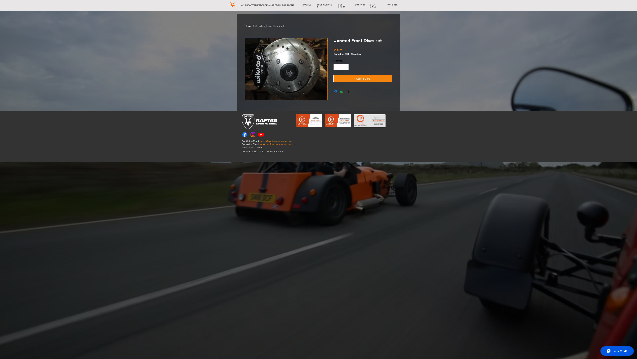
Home (248, 26)
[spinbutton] (341, 67)
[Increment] (346, 67)
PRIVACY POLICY (275, 151)
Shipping (356, 54)
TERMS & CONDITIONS (252, 151)
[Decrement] (336, 67)
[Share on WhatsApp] (342, 91)
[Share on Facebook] (336, 91)
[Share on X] (348, 91)
